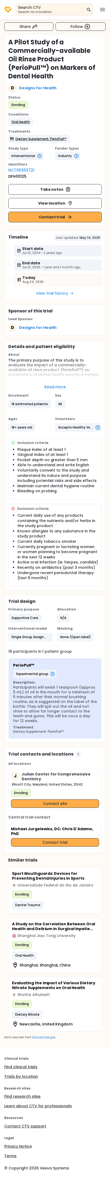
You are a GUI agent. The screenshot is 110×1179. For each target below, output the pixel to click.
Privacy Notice (18, 1146)
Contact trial (52, 217)
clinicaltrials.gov (43, 1037)
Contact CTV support (25, 1126)
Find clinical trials (20, 1067)
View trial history (52, 293)
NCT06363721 (21, 170)
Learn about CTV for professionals (38, 1106)
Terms (10, 1156)
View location (52, 203)
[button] (20, 122)
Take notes (52, 189)
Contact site (55, 803)
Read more (55, 386)
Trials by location (21, 1076)
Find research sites (22, 1096)
